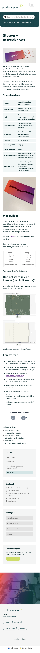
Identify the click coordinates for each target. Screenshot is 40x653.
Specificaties (11, 457)
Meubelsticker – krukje (12, 435)
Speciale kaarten (13, 490)
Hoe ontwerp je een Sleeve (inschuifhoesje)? (15, 467)
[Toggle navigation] (31, 5)
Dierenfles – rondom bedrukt (14, 438)
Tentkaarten (12, 501)
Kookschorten (9, 440)
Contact (9, 534)
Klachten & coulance (13, 523)
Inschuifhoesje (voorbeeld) (15, 376)
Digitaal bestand (12, 529)
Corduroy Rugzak (13, 498)
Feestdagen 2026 (13, 518)
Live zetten (10, 472)
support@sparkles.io (9, 616)
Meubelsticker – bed (12, 430)
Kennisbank (18, 622)
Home (7, 622)
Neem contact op (13, 559)
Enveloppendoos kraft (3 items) (15, 443)
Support (12, 236)
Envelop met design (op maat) (18, 488)
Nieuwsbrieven (10, 628)
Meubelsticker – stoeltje (13, 433)
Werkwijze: (10, 461)
